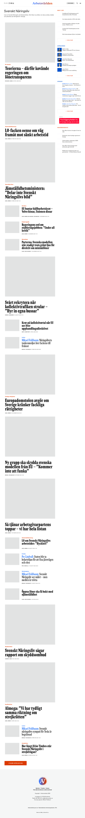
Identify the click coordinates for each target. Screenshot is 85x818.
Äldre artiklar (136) (15, 763)
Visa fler (70, 40)
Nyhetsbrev (70, 3)
